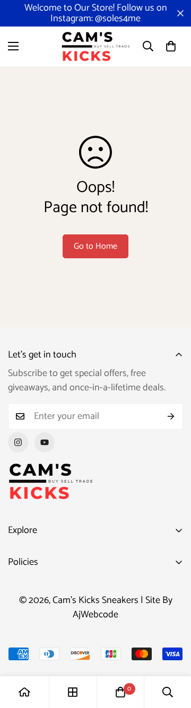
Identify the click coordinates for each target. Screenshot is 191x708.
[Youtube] (44, 442)
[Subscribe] (171, 416)
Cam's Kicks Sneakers (95, 600)
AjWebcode (95, 615)
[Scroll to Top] (172, 651)
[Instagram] (18, 442)
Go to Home (95, 246)
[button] (171, 46)
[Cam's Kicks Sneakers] (95, 46)
